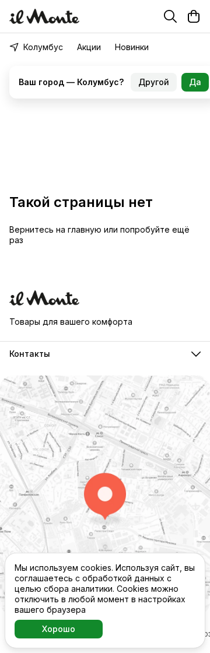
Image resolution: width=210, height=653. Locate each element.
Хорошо (58, 629)
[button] (105, 354)
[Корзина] (194, 16)
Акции (89, 47)
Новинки (132, 47)
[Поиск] (170, 16)
